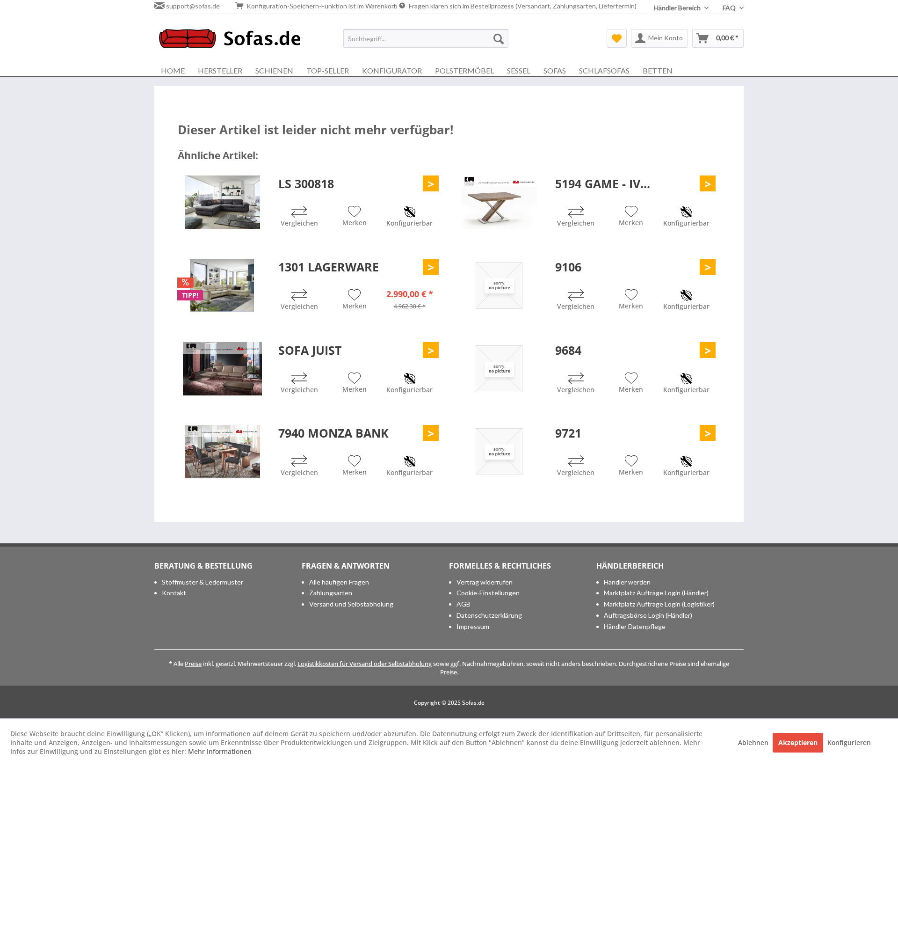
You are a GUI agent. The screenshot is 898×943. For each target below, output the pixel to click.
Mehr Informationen (220, 751)
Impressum (472, 626)
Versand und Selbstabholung (351, 604)
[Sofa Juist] (222, 368)
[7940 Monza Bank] (222, 451)
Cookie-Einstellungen (488, 593)
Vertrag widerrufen (484, 582)
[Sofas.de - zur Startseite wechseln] (229, 40)
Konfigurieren (849, 742)
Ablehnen (754, 742)
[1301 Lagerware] (222, 285)
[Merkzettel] (617, 38)
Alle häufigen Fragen (339, 582)
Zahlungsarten (330, 593)
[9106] (499, 285)
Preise (193, 663)
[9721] (499, 451)
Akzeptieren (798, 742)
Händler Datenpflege (635, 626)
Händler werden (627, 582)
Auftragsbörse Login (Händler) (648, 615)
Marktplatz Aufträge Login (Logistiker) (659, 604)
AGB (463, 604)
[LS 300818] (222, 202)
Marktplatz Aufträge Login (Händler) (656, 593)
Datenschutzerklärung (489, 615)
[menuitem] (425, 38)
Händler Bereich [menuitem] (678, 8)
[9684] (499, 368)
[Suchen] (498, 38)
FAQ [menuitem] (730, 8)
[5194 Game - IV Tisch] (499, 202)
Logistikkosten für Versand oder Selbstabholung (364, 663)
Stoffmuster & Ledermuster (202, 582)
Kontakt (174, 593)
